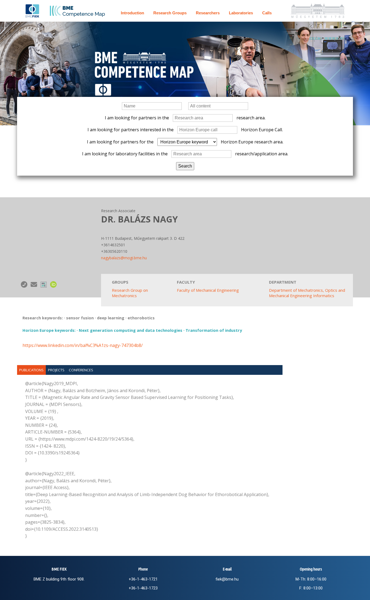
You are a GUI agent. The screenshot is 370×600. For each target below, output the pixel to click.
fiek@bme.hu (227, 579)
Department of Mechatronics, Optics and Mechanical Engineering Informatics (307, 292)
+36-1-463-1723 (143, 588)
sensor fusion (80, 317)
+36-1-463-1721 (143, 579)
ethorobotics (141, 317)
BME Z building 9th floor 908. (59, 579)
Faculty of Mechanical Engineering (208, 290)
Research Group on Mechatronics (130, 292)
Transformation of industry (214, 330)
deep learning (110, 317)
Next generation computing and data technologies (130, 330)
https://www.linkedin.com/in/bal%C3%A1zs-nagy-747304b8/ (82, 345)
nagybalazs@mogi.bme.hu (124, 257)
